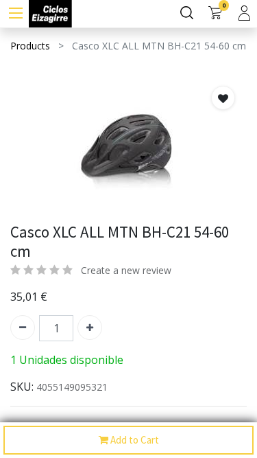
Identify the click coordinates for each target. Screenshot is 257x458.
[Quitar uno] (22, 327)
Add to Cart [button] (133, 439)
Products (30, 45)
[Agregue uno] (89, 327)
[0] (215, 13)
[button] (223, 98)
